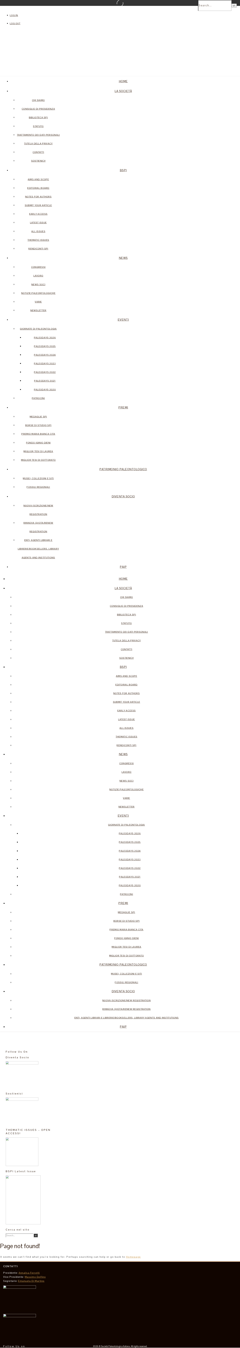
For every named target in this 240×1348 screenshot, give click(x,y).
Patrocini (38, 398)
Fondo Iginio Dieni (38, 442)
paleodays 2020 (45, 389)
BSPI (123, 170)
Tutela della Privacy (38, 143)
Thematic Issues (38, 240)
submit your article (38, 205)
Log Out (15, 23)
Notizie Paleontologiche (38, 293)
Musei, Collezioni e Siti (38, 478)
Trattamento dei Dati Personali (38, 134)
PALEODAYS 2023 (45, 363)
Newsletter (38, 310)
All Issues (38, 231)
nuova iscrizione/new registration (126, 1000)
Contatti (38, 152)
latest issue (38, 222)
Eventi (123, 319)
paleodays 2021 (45, 380)
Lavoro (38, 275)
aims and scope (38, 179)
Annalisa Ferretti (29, 1272)
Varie (38, 301)
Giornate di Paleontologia (38, 328)
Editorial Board (38, 188)
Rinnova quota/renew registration (126, 1009)
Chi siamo (38, 100)
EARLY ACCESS (38, 213)
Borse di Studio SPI (38, 425)
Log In (14, 15)
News (123, 258)
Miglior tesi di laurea (38, 451)
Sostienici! (38, 160)
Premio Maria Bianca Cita (38, 433)
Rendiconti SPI (38, 248)
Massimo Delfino (35, 1276)
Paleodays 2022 (45, 372)
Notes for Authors (38, 196)
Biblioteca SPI (38, 117)
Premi (123, 407)
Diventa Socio (123, 496)
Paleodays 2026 (45, 337)
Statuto (38, 126)
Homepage (133, 1256)
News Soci (38, 284)
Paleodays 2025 (45, 346)
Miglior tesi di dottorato (38, 460)
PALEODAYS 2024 (45, 354)
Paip (123, 567)
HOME (123, 81)
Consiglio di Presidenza (38, 108)
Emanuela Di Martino (31, 1280)
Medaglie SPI (38, 416)
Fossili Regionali (38, 487)
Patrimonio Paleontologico (123, 469)
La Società (123, 91)
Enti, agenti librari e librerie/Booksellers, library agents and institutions (38, 549)
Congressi (38, 267)
